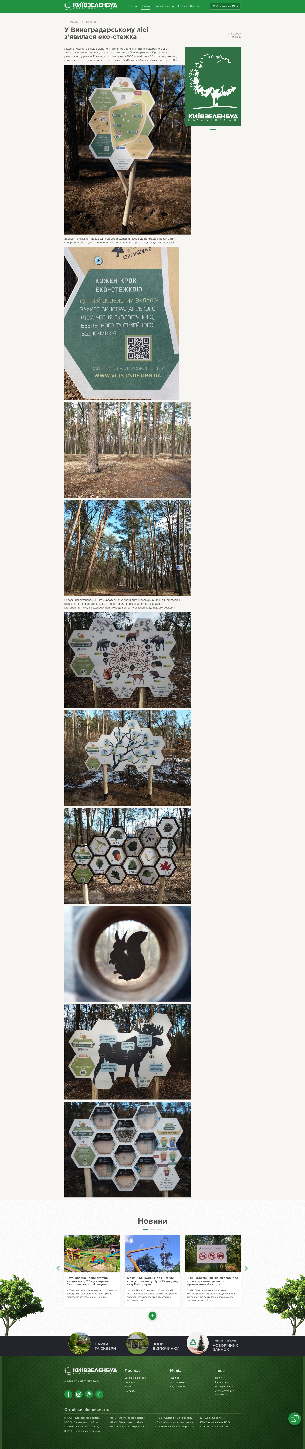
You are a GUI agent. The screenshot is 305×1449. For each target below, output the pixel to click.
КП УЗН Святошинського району (174, 1422)
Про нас (133, 6)
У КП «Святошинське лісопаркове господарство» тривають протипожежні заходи (212, 1281)
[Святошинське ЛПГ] (91, 6)
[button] (152, 1316)
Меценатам (221, 1382)
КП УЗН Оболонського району (127, 1418)
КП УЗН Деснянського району (81, 1427)
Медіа (175, 1371)
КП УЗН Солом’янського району (173, 1418)
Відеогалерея (178, 1387)
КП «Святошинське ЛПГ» (224, 6)
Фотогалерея (178, 1382)
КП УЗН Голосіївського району (82, 1418)
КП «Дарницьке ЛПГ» (212, 1418)
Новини (145, 6)
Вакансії (129, 1387)
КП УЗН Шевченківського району (174, 1427)
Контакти (196, 6)
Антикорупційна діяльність (224, 1393)
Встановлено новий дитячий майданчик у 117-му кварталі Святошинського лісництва (88, 1281)
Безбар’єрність (224, 1387)
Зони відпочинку (163, 6)
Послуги (182, 6)
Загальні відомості (135, 1378)
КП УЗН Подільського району (127, 1427)
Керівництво (132, 1382)
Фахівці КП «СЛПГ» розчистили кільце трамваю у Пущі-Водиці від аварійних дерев (152, 1281)
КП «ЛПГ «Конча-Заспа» (214, 1427)
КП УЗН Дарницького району (81, 1422)
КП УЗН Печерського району (126, 1422)
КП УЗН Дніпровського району (82, 1431)
